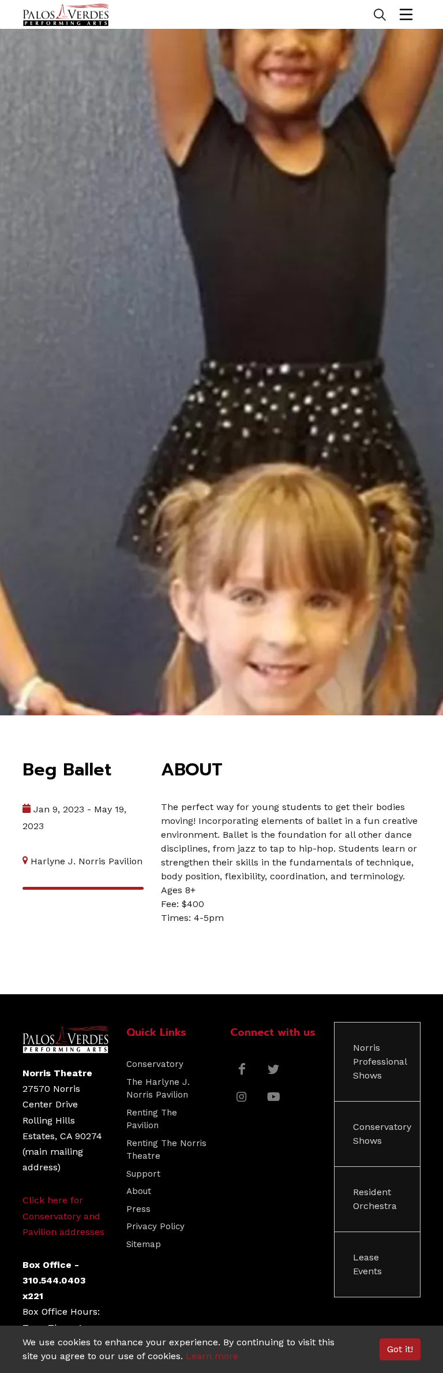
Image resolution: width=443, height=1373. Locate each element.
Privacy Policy (155, 1226)
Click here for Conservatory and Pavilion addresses (63, 1216)
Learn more (212, 1355)
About (138, 1191)
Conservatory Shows (382, 1133)
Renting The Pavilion (151, 1119)
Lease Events (367, 1264)
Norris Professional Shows (380, 1061)
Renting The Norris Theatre (166, 1150)
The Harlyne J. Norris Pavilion (158, 1088)
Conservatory (154, 1064)
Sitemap (143, 1244)
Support (143, 1174)
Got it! (400, 1349)
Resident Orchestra (375, 1199)
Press (138, 1209)
